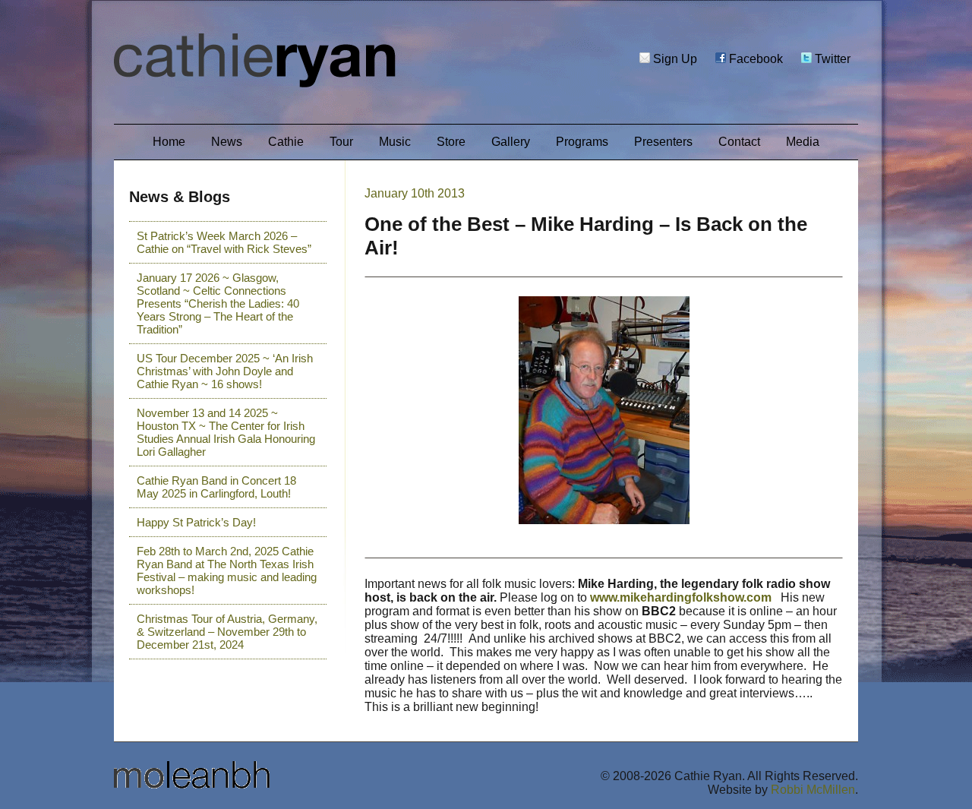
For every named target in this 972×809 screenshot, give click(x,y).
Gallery (510, 141)
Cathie (286, 141)
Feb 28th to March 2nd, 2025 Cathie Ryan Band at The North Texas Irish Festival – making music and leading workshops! (227, 570)
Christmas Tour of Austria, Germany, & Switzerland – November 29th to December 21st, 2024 (227, 631)
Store (451, 141)
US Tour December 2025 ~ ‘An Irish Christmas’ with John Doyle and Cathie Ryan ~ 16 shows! (225, 371)
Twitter (831, 58)
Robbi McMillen (813, 789)
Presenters (663, 141)
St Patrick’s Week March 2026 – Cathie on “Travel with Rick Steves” (224, 242)
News (226, 141)
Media (802, 141)
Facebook (754, 58)
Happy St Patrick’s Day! (196, 522)
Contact (739, 141)
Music (395, 141)
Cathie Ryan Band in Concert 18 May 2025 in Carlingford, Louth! (216, 487)
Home (169, 141)
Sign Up (673, 58)
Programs (582, 141)
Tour (341, 141)
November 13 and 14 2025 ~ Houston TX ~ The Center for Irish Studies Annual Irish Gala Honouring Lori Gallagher (226, 432)
